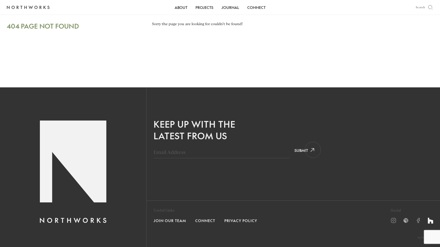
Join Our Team (170, 220)
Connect (256, 7)
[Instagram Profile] (393, 220)
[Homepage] (28, 7)
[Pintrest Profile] (406, 220)
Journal (230, 7)
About (181, 7)
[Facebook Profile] (418, 220)
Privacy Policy (240, 220)
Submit (299, 150)
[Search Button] (430, 7)
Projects (204, 7)
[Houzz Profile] (430, 221)
